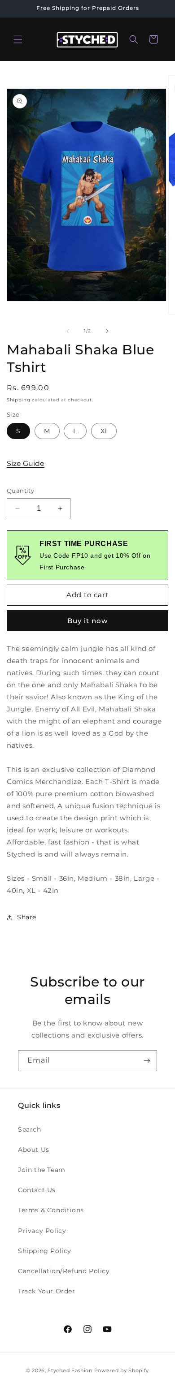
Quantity (20, 490)
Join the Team (42, 1170)
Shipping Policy (44, 1251)
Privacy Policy (42, 1231)
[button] (18, 39)
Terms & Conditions (51, 1210)
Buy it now (87, 620)
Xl (104, 431)
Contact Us (37, 1190)
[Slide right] (107, 331)
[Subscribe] (147, 1060)
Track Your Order (46, 1291)
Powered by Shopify (121, 1370)
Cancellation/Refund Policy (64, 1271)
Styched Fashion (70, 1370)
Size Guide (25, 463)
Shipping (19, 400)
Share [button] (26, 917)
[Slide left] (68, 331)
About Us (33, 1150)
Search (29, 1129)
